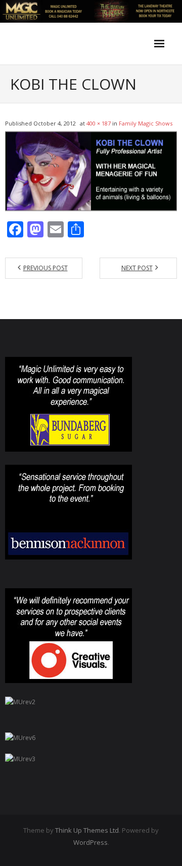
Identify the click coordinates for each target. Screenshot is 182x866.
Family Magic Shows (145, 123)
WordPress (90, 842)
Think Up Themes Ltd (87, 830)
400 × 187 (98, 123)
